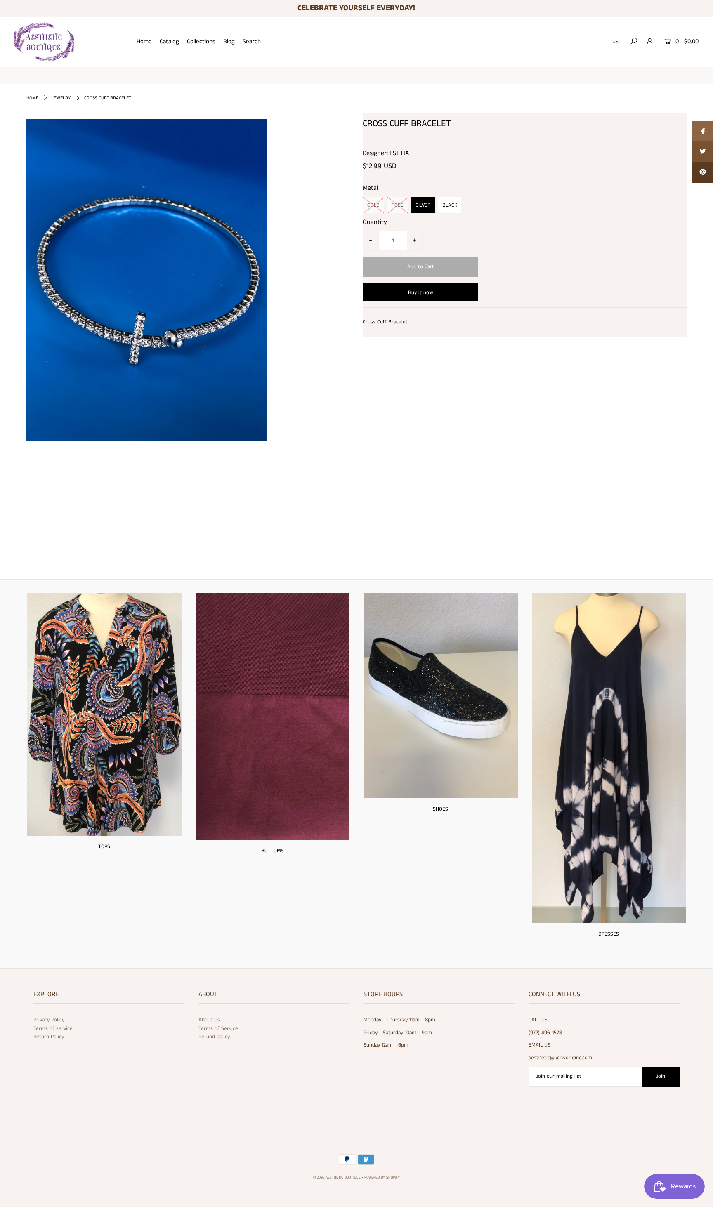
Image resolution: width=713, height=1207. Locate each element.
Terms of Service (218, 1029)
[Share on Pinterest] (702, 172)
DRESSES (608, 934)
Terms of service (53, 1029)
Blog (229, 41)
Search (252, 41)
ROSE (398, 205)
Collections (201, 41)
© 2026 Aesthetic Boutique (337, 1177)
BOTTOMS (272, 851)
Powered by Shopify (382, 1177)
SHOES (440, 809)
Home (144, 41)
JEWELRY (61, 97)
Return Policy (48, 1037)
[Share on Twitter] (702, 151)
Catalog (169, 41)
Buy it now (420, 293)
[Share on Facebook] (702, 131)
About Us (209, 1020)
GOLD (373, 205)
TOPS (104, 847)
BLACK (449, 205)
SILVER (423, 205)
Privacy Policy (48, 1020)
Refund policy (214, 1037)
